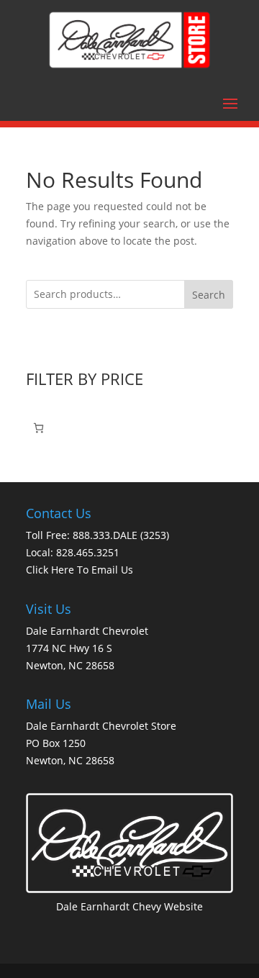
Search (208, 295)
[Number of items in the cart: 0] (38, 427)
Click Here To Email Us (79, 569)
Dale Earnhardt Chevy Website (129, 906)
